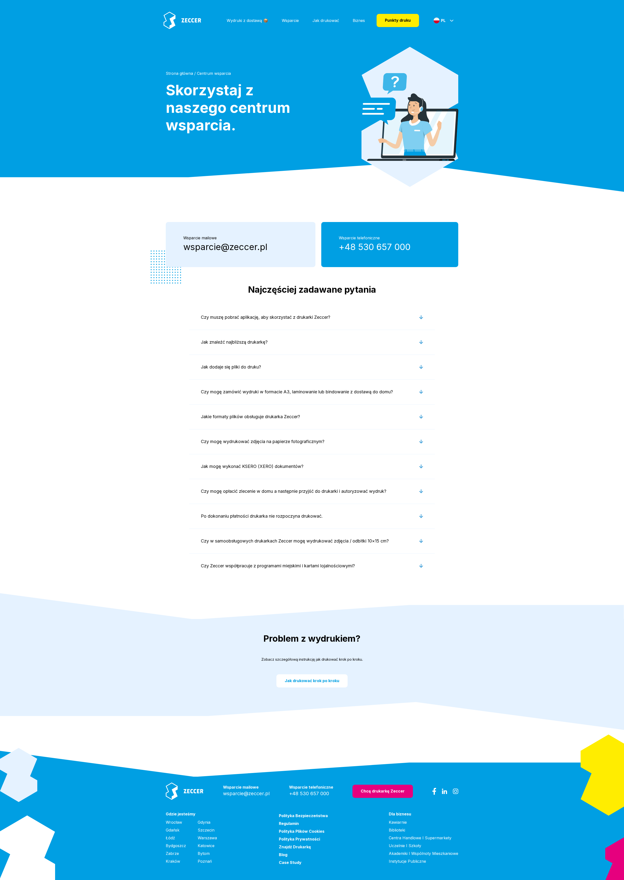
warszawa (207, 837)
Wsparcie (290, 20)
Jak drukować (325, 20)
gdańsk (172, 830)
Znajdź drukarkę (295, 846)
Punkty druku (398, 20)
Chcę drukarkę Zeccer (383, 791)
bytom (204, 853)
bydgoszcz (176, 845)
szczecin (206, 830)
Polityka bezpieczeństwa (303, 815)
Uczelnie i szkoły (405, 845)
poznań (205, 861)
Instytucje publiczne (407, 861)
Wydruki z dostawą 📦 (247, 20)
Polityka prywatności (299, 839)
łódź (170, 837)
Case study (290, 862)
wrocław (174, 822)
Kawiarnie (398, 822)
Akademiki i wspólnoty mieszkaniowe (423, 853)
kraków (173, 861)
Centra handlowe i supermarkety (420, 837)
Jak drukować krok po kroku (312, 680)
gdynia (204, 822)
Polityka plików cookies (301, 831)
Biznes (359, 20)
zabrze (172, 853)
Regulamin (289, 823)
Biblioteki (397, 830)
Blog (283, 854)
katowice (206, 845)
